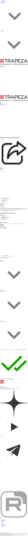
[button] (14, 154)
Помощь (3, 2)
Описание (2, 203)
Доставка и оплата (4, 520)
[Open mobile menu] (0, 65)
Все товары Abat (2, 214)
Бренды (2, 1)
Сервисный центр (4, 525)
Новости (3, 521)
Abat (0, 169)
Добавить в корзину (3, 226)
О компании (3, 519)
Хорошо (24, 349)
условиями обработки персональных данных (18, 349)
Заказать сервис (3, 524)
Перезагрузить (10, 378)
